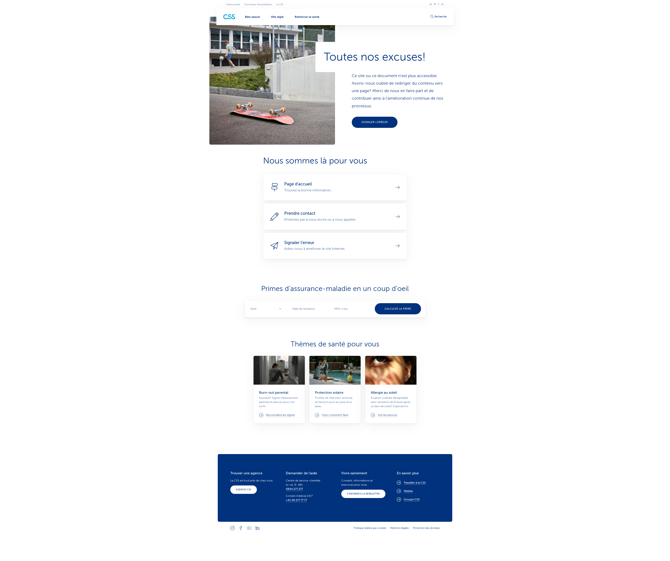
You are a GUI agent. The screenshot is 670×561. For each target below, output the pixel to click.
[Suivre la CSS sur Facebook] (241, 528)
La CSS (279, 4)
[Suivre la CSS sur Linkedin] (257, 528)
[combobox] (350, 308)
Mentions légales (399, 528)
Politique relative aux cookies (370, 528)
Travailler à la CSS (415, 482)
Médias (408, 491)
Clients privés (233, 4)
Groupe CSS (412, 499)
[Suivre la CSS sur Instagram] (232, 528)
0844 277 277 (294, 489)
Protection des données (426, 528)
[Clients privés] (229, 16)
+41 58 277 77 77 (296, 500)
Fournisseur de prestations (258, 4)
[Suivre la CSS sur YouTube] (249, 528)
